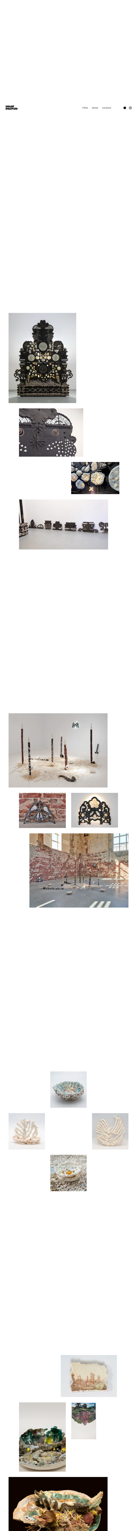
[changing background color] (124, 108)
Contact (106, 108)
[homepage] (13, 108)
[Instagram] (130, 108)
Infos (85, 108)
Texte (95, 108)
